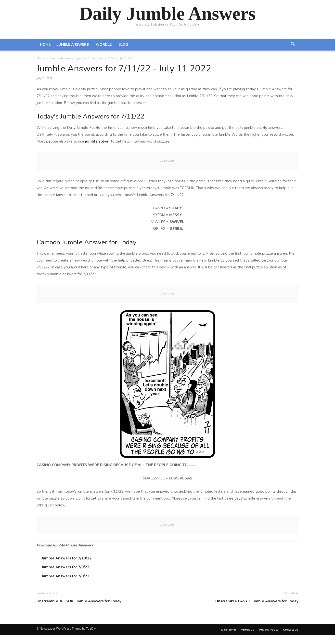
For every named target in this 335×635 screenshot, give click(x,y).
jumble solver (97, 141)
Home (45, 44)
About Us (247, 630)
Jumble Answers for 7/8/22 (65, 576)
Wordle (104, 44)
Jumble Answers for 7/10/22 (66, 558)
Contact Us (290, 630)
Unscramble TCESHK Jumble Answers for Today (79, 601)
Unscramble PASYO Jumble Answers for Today (256, 601)
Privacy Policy (268, 630)
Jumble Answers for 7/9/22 (65, 567)
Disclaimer (228, 630)
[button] (292, 44)
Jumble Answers (73, 44)
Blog (123, 44)
